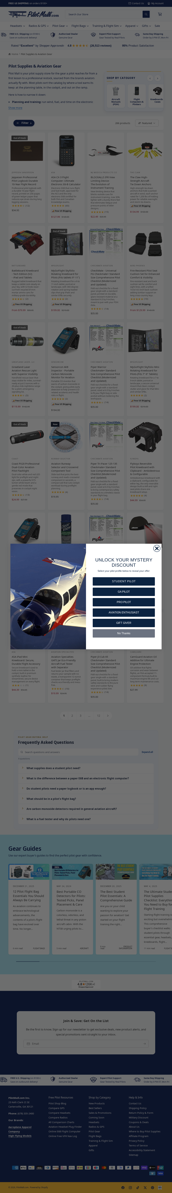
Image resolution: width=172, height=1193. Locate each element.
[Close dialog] (157, 548)
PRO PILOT (124, 602)
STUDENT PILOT (124, 581)
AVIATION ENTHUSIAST (124, 612)
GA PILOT (124, 591)
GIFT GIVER (123, 622)
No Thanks (123, 633)
